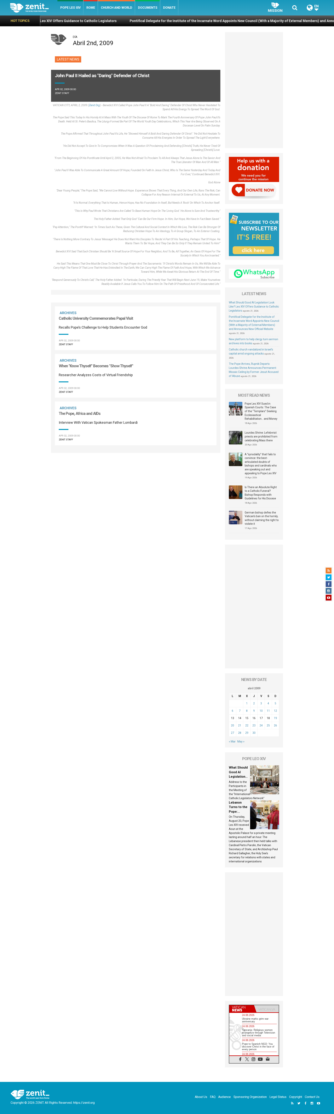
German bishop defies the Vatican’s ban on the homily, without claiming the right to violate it (262, 518)
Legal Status (277, 1097)
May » (241, 741)
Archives (68, 313)
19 (275, 718)
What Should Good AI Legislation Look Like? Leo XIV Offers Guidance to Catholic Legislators (254, 306)
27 (232, 732)
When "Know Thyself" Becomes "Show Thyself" (96, 366)
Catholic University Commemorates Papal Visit (96, 318)
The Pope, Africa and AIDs (80, 413)
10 (261, 710)
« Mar (232, 741)
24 (261, 725)
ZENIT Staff (62, 93)
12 (275, 710)
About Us (201, 1097)
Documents (147, 7)
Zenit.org (94, 105)
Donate (169, 7)
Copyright (295, 1097)
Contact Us (312, 1097)
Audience (224, 1097)
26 (275, 725)
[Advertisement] (135, 473)
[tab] (241, 1008)
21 (239, 725)
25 (268, 725)
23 (254, 725)
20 (232, 725)
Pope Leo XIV (70, 7)
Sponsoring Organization (250, 1097)
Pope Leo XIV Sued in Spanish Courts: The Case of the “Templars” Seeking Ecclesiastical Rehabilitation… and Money (261, 411)
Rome (90, 7)
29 (246, 732)
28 (239, 732)
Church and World (116, 7)
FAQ (213, 1097)
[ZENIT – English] (33, 7)
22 (246, 725)
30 (254, 732)
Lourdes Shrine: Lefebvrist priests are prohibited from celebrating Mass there (261, 436)
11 (268, 710)
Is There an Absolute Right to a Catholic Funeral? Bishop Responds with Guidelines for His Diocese (261, 493)
